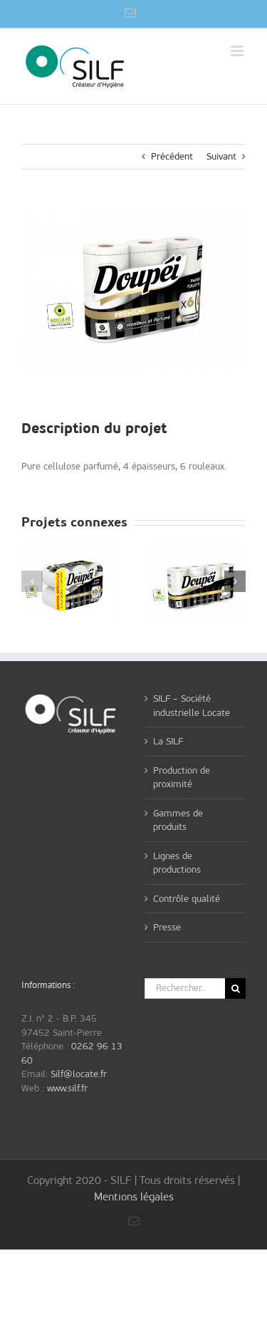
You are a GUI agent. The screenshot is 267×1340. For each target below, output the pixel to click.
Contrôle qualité (186, 898)
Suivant (221, 156)
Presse (167, 927)
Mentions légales (134, 1196)
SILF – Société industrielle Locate (191, 705)
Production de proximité (181, 777)
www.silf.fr (67, 1088)
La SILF (168, 741)
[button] (32, 581)
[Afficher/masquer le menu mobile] (238, 50)
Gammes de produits (178, 820)
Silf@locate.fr (79, 1074)
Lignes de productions (177, 863)
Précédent (172, 156)
